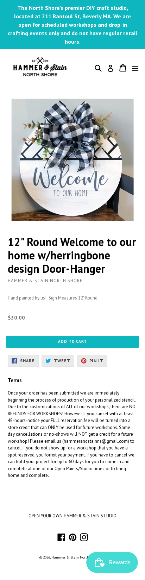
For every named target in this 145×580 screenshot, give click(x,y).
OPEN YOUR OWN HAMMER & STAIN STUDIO (72, 516)
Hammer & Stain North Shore (75, 557)
